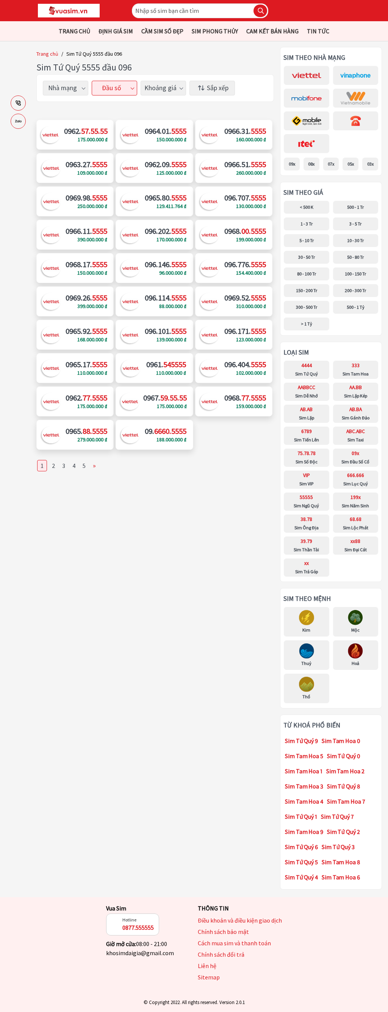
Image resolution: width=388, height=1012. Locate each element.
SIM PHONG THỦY (215, 31)
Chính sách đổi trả (221, 954)
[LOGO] (69, 10)
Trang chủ (47, 53)
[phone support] (18, 103)
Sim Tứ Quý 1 (301, 816)
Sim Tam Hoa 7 (346, 801)
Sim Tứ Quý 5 (301, 862)
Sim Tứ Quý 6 (301, 847)
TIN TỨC (318, 31)
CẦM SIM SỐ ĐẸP (162, 31)
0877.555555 (138, 927)
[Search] (260, 11)
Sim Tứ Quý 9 (301, 741)
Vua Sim (116, 908)
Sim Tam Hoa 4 (304, 801)
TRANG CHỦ (74, 31)
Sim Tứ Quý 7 (337, 816)
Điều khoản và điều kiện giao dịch (240, 920)
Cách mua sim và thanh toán (234, 943)
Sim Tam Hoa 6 (341, 877)
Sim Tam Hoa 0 (341, 741)
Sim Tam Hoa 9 (304, 831)
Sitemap (209, 977)
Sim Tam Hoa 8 (341, 862)
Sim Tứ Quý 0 (343, 756)
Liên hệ (207, 966)
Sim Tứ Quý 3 (338, 847)
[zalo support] (18, 121)
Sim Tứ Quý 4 (301, 877)
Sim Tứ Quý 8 (343, 786)
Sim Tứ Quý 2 (343, 831)
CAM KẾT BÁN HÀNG (272, 31)
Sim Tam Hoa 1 (303, 771)
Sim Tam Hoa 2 (345, 771)
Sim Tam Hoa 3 (304, 786)
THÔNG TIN (213, 908)
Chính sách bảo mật (223, 931)
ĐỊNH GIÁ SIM (116, 31)
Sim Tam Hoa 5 (304, 756)
